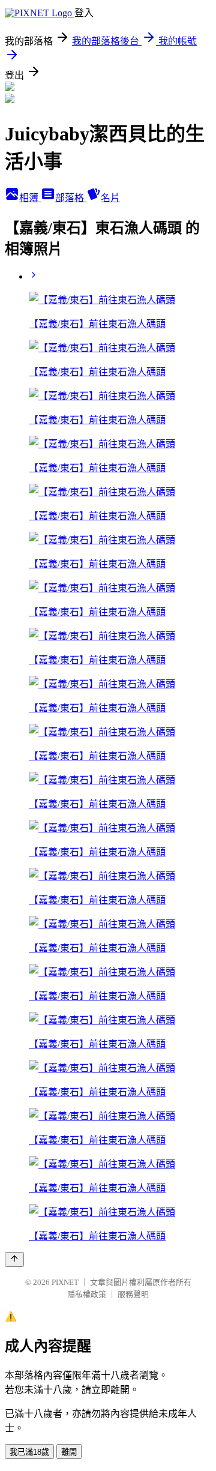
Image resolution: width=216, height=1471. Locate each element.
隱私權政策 (86, 1294)
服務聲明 (133, 1294)
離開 (69, 1452)
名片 (110, 198)
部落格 (70, 198)
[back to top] (14, 1259)
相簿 (30, 198)
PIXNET (65, 1282)
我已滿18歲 (29, 1452)
